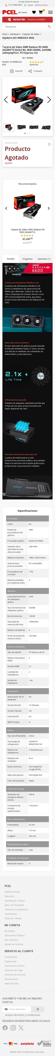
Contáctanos (11, 956)
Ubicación (9, 896)
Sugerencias (10, 961)
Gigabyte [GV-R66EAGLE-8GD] (18, 37)
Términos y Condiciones (16, 909)
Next (49, 208)
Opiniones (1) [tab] (44, 258)
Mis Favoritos (11, 939)
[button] (6, 99)
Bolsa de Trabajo (13, 918)
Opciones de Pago (14, 970)
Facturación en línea (14, 965)
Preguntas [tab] (27, 258)
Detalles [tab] (11, 258)
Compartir (37, 71)
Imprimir (19, 71)
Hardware (15, 34)
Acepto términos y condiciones (22, 1015)
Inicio (4, 34)
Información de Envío (15, 974)
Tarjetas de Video (30, 34)
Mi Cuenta (22, 12)
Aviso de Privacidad (14, 905)
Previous (6, 208)
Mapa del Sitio (12, 983)
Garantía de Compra (15, 900)
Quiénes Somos (12, 891)
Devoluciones (11, 979)
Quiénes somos (41, 5)
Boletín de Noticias (14, 944)
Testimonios (11, 913)
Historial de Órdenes (15, 935)
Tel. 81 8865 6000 (15, 5)
